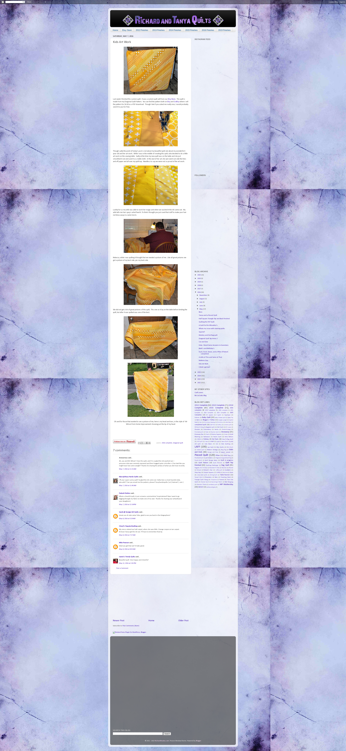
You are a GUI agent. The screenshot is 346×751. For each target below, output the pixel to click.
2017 (199, 289)
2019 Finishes (224, 30)
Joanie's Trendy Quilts (127, 557)
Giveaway (225, 432)
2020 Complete (208, 412)
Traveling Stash (226, 477)
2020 (199, 278)
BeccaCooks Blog (200, 395)
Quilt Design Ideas (211, 460)
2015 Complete (216, 408)
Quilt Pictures (217, 463)
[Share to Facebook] (147, 443)
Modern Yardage (212, 450)
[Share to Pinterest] (149, 443)
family (216, 429)
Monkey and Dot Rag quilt (208, 335)
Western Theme (202, 484)
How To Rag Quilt (227, 439)
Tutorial (221, 479)
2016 (199, 292)
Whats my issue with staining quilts (212, 328)
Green (226, 434)
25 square (209, 415)
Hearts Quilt (217, 437)
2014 (199, 376)
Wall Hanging (228, 482)
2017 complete (210, 410)
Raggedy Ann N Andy (201, 468)
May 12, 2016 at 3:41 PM (127, 563)
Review (231, 468)
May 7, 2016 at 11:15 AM (127, 469)
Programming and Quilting (223, 458)
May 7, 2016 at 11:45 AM (127, 485)
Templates (208, 477)
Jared (218, 441)
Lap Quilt (210, 447)
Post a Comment (122, 568)
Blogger (198, 741)
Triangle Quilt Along (201, 479)
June (201, 306)
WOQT (200, 487)
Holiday (206, 439)
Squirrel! (202, 332)
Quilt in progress (227, 460)
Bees (200, 312)
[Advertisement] (150, 597)
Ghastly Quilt (215, 432)
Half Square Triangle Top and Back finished (214, 319)
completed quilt (200, 425)
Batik (198, 420)
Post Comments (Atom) (131, 626)
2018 (199, 285)
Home (115, 30)
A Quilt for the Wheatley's (208, 325)
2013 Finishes (158, 30)
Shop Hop (198, 472)
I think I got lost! (204, 367)
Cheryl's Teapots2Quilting (128, 526)
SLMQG (218, 472)
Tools (216, 477)
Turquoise (214, 479)
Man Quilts (220, 447)
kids (217, 444)
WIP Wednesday (226, 484)
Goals (207, 434)
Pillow (218, 455)
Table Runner (225, 475)
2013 (199, 379)
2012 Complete (201, 405)
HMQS (199, 439)
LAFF (197, 447)
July (201, 302)
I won (206, 441)
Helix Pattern (229, 437)
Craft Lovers (199, 392)
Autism (197, 417)
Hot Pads (215, 439)
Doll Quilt (220, 427)
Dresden (197, 429)
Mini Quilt (230, 447)
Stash (231, 472)
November (203, 295)
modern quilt (201, 450)
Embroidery (207, 429)
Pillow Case (227, 455)
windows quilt (213, 484)
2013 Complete (218, 405)
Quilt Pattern (203, 463)
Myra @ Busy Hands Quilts (128, 477)
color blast (228, 422)
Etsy (168, 102)
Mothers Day (203, 360)
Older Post (183, 620)
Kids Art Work (203, 364)
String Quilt (213, 475)
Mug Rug (223, 450)
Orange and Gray (212, 452)
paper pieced (225, 452)
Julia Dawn (208, 444)
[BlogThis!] (141, 443)
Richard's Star (208, 470)
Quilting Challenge (212, 465)
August (202, 299)
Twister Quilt (205, 482)
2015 (199, 372)
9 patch (219, 415)
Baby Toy (230, 417)
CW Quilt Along (199, 427)
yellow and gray (211, 487)
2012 (199, 383)
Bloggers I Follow (209, 420)
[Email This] (139, 443)
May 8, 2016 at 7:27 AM (127, 535)
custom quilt (227, 425)
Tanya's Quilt (199, 477)
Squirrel (225, 472)
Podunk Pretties (124, 493)
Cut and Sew (203, 342)
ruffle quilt (219, 470)
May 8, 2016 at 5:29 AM (127, 518)
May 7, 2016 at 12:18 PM (127, 504)
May (201, 309)
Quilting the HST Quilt (206, 322)
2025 (199, 275)
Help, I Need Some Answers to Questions (213, 345)
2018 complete (223, 410)
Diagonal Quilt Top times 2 (208, 338)
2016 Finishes (208, 30)
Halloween (206, 437)
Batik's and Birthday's (206, 348)
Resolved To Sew (214, 468)
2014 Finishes (175, 30)
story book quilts (202, 475)
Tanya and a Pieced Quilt (208, 315)
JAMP (212, 441)
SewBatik (228, 470)
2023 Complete (221, 412)
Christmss (220, 422)
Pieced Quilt (201, 455)
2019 (199, 282)
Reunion (224, 468)
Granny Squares (216, 434)
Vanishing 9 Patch (216, 482)
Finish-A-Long (226, 429)
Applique (227, 415)
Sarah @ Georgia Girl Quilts (129, 512)
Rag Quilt (225, 465)
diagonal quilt (178, 443)
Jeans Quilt (225, 441)
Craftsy (176, 102)
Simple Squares (209, 472)
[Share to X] (144, 443)
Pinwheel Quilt (199, 458)
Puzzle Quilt (198, 460)
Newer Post (118, 620)
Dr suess (228, 427)
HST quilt (200, 441)
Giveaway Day (199, 434)
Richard (199, 470)
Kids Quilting (225, 444)
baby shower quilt (220, 417)
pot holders (209, 458)
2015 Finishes (191, 30)
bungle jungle (222, 420)
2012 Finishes (142, 30)
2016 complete (167, 443)
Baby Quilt (206, 417)
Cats (200, 422)
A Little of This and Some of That (210, 357)
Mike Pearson (124, 543)
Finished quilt (199, 432)
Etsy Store (127, 30)
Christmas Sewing (209, 422)
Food (206, 432)
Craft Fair (212, 425)
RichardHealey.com (162, 741)
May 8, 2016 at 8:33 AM (127, 549)
